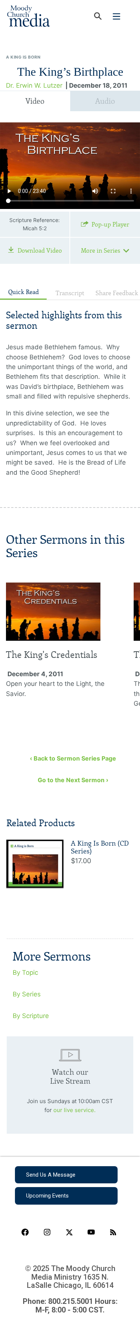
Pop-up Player (110, 224)
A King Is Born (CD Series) (100, 847)
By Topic (25, 972)
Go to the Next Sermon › (73, 780)
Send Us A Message (50, 1174)
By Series (27, 994)
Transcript (70, 293)
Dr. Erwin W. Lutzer (34, 85)
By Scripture (31, 1016)
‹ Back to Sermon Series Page (73, 758)
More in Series (100, 250)
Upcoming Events (47, 1195)
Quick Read (23, 292)
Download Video (40, 250)
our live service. (74, 1110)
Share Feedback (117, 293)
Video (34, 101)
